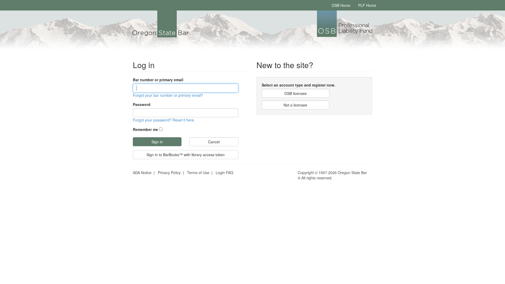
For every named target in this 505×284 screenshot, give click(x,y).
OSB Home (341, 5)
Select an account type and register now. (298, 85)
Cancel (214, 141)
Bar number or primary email (158, 79)
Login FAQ (224, 172)
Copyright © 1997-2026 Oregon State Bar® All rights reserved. (332, 175)
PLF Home (367, 5)
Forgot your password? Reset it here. (164, 120)
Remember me (145, 129)
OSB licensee (295, 93)
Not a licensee (295, 105)
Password (141, 104)
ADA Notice (142, 172)
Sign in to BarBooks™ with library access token (186, 154)
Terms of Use (198, 172)
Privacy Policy (169, 172)
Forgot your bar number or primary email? (168, 95)
